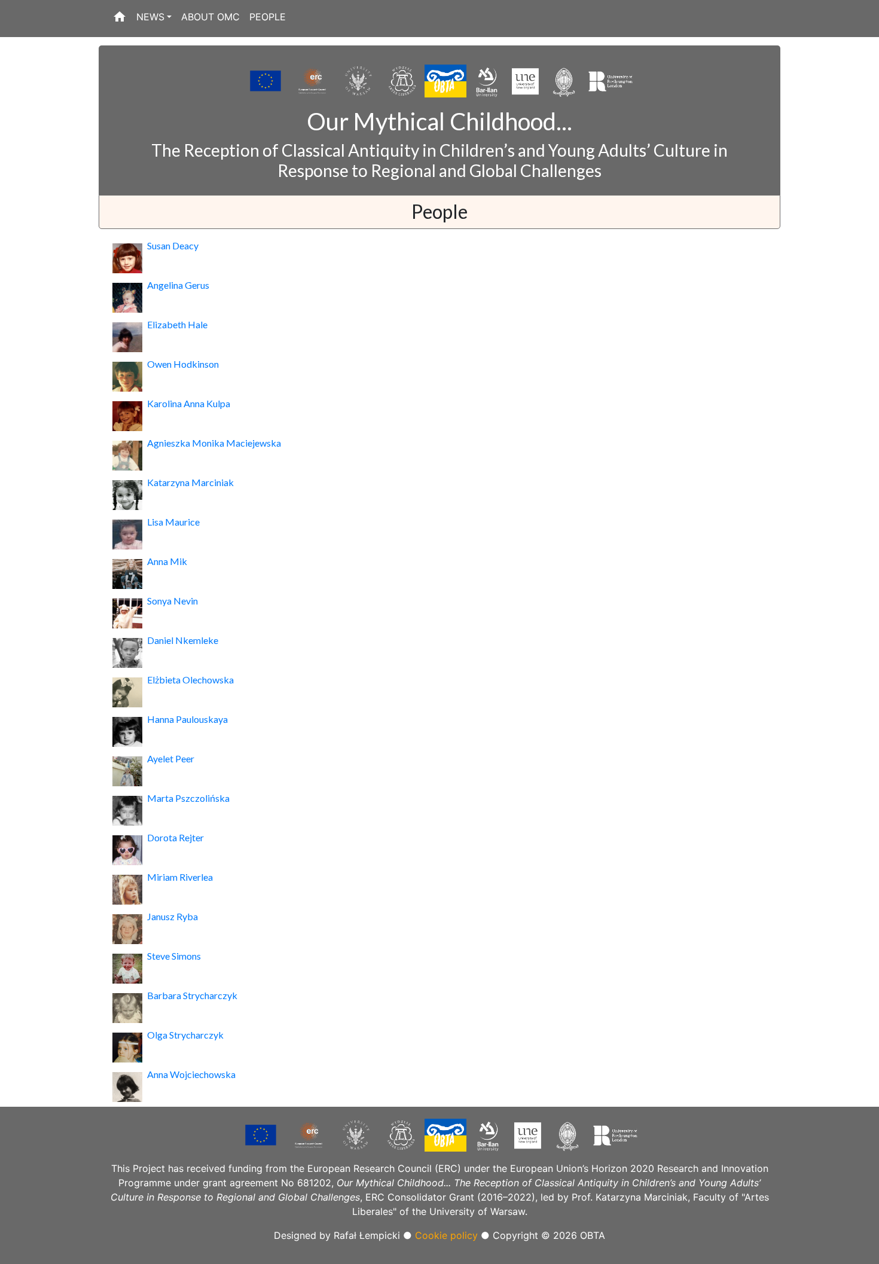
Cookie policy (446, 1235)
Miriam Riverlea (180, 877)
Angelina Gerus (178, 285)
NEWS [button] (150, 17)
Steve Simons (174, 955)
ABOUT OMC (210, 17)
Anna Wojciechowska (191, 1074)
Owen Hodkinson (183, 364)
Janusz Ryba (172, 916)
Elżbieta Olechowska (190, 679)
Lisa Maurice (173, 521)
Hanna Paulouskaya (187, 719)
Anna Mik (167, 561)
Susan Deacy (173, 245)
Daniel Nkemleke (182, 640)
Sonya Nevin (172, 600)
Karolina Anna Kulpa (188, 403)
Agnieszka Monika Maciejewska (214, 442)
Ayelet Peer (170, 758)
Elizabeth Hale (177, 324)
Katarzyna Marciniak (190, 482)
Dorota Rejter (175, 837)
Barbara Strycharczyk (192, 995)
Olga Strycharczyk (185, 1034)
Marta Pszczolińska (188, 798)
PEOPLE (267, 17)
